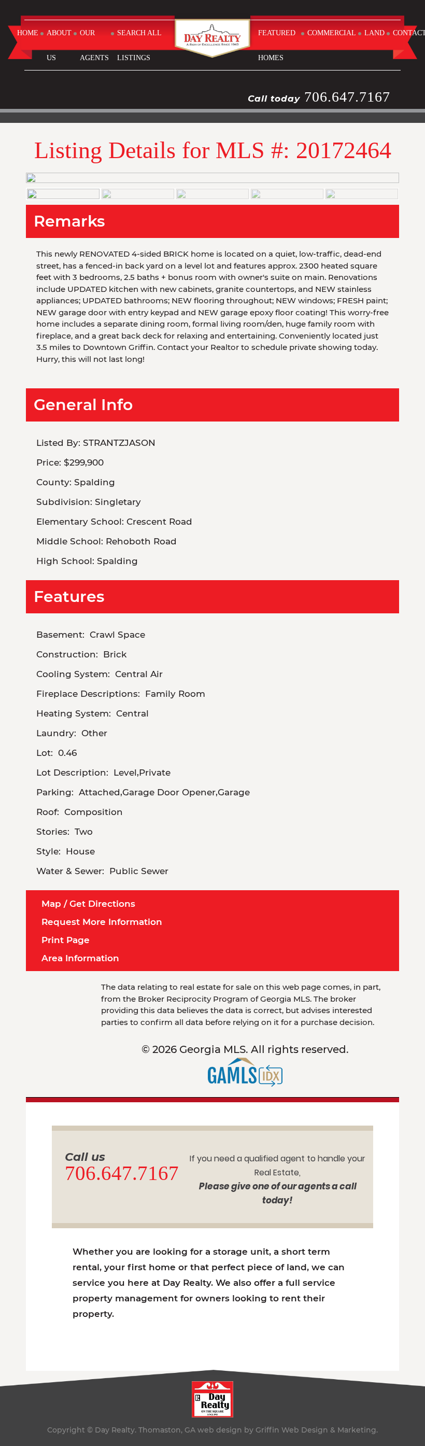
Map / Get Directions (88, 904)
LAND (374, 33)
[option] (212, 178)
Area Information (80, 958)
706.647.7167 (347, 97)
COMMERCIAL (331, 33)
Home (27, 33)
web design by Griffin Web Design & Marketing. (287, 1430)
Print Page (65, 940)
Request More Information (101, 922)
